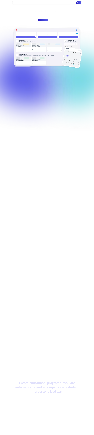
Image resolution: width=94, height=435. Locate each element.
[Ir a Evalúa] (54, 424)
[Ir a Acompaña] (76, 424)
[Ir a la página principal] (17, 3)
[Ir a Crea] (32, 424)
